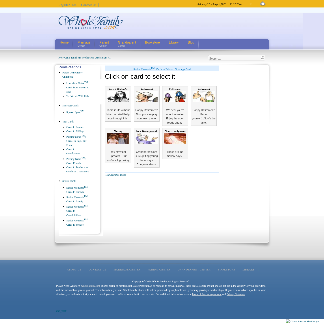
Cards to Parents (75, 127)
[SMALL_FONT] (247, 4)
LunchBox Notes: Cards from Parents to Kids (77, 87)
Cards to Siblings (75, 131)
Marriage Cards (70, 105)
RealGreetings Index (115, 174)
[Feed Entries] (263, 3)
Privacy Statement (236, 294)
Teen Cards (68, 121)
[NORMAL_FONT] (251, 4)
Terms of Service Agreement (207, 294)
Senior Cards (69, 181)
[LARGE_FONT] (254, 4)
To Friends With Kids (77, 96)
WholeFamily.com (90, 285)
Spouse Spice (75, 112)
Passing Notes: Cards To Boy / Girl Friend (76, 141)
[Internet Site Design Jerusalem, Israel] (302, 321)
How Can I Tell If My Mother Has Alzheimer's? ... (84, 57)
